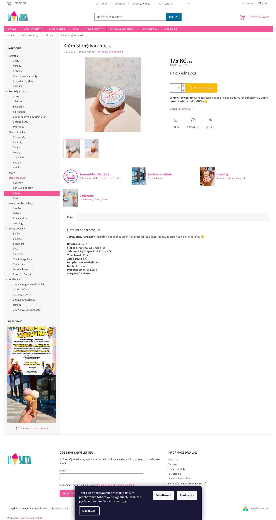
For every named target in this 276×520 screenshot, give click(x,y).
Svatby (17, 208)
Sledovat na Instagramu (34, 428)
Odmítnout (163, 495)
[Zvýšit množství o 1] (183, 86)
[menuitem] (12, 29)
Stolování (18, 244)
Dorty (16, 61)
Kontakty (101, 3)
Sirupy (16, 193)
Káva (16, 198)
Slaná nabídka (17, 132)
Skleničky (18, 107)
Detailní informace (180, 109)
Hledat (173, 16)
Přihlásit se (71, 493)
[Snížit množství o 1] (183, 90)
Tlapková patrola (22, 259)
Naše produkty (17, 178)
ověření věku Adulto (31, 518)
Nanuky (17, 66)
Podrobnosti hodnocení (109, 52)
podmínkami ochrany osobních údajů (113, 485)
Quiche (17, 168)
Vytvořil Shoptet (259, 509)
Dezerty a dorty (18, 91)
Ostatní (17, 305)
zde (124, 501)
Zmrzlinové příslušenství (27, 310)
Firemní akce (20, 218)
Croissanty (19, 137)
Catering (18, 223)
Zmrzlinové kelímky (24, 300)
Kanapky (18, 142)
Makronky (18, 127)
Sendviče (18, 157)
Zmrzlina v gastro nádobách (29, 285)
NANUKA (17, 86)
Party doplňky (17, 229)
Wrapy (16, 152)
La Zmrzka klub (141, 3)
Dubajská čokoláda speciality (29, 117)
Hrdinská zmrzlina (23, 81)
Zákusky (18, 102)
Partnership (165, 3)
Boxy (12, 173)
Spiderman (19, 264)
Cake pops (19, 112)
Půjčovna (18, 254)
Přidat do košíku (203, 88)
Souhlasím (187, 495)
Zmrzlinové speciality (25, 76)
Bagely (17, 163)
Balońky (17, 239)
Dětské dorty (20, 122)
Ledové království (23, 269)
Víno (15, 249)
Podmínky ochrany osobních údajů (187, 483)
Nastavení (89, 511)
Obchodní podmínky (179, 479)
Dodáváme (15, 279)
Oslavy (17, 213)
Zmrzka (13, 56)
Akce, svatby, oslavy (21, 203)
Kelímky (17, 71)
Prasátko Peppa (22, 274)
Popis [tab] (70, 217)
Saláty (16, 147)
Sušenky (18, 183)
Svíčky (16, 234)
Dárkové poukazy (23, 188)
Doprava (120, 3)
